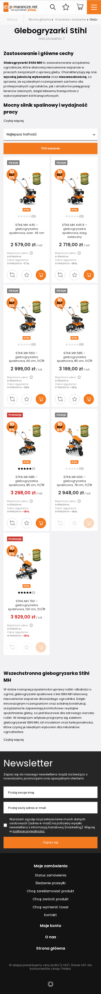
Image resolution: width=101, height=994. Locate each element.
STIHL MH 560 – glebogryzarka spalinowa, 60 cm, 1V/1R (26, 357)
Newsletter (28, 763)
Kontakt (50, 915)
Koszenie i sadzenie (70, 19)
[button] (26, 275)
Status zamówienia (50, 875)
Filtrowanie (50, 148)
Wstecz (12, 19)
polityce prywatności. (29, 831)
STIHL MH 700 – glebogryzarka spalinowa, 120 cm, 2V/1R (26, 605)
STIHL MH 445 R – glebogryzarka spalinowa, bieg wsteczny (74, 231)
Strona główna (39, 19)
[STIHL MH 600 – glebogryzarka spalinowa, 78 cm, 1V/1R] (74, 440)
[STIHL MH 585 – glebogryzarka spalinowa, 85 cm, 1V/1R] (74, 316)
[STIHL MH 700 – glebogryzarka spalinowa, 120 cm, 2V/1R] (26, 564)
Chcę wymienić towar (51, 907)
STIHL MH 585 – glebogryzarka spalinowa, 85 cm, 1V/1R (74, 357)
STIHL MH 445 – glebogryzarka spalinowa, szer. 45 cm (26, 229)
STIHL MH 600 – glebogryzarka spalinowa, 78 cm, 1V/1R (74, 481)
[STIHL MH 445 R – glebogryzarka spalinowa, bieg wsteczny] (74, 188)
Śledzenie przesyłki (50, 883)
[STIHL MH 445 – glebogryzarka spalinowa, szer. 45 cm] (26, 188)
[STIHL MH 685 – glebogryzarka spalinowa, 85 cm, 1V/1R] (26, 440)
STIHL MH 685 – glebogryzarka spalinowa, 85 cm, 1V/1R (26, 481)
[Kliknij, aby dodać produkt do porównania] (12, 275)
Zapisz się (50, 842)
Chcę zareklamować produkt (50, 891)
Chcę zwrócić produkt (51, 899)
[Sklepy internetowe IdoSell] (50, 984)
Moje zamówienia (50, 866)
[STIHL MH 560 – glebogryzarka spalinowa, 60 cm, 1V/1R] (26, 316)
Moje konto (50, 925)
